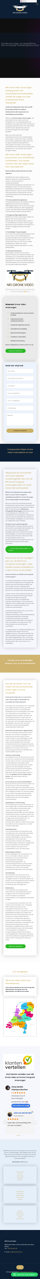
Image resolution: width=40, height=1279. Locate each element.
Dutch (24, 1)
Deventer (20, 1178)
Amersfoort (20, 1219)
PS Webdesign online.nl (26, 1272)
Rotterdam (20, 1191)
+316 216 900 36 (12, 1248)
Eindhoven (20, 1197)
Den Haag (20, 1176)
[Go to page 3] (21, 1135)
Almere (20, 1199)
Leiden (20, 1211)
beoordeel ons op (20, 1105)
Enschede (20, 1215)
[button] (24, 1274)
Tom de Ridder (19, 1113)
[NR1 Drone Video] (20, 8)
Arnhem (20, 1180)
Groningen (20, 1193)
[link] (18, 1062)
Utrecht (20, 1174)
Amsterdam (20, 1172)
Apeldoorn (20, 1213)
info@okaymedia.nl (16, 1252)
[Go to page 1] (18, 1135)
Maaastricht (20, 1195)
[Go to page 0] (16, 1135)
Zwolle (20, 1217)
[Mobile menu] (37, 4)
